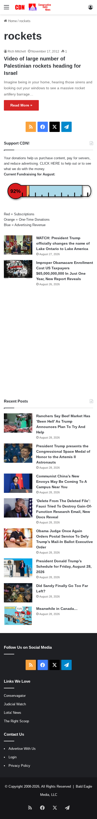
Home (12, 21)
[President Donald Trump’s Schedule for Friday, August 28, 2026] (18, 567)
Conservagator (15, 696)
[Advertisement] (48, 342)
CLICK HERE (50, 163)
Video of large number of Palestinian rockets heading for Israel (42, 66)
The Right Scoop (16, 721)
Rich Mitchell (17, 51)
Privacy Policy (19, 766)
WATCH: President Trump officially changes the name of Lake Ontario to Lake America (63, 243)
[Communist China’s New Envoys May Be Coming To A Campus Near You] (18, 483)
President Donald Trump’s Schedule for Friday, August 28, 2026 (64, 566)
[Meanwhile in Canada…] (18, 615)
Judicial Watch (15, 704)
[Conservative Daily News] (33, 7)
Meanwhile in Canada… (57, 609)
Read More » (21, 105)
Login (13, 757)
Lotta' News (12, 713)
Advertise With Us (22, 749)
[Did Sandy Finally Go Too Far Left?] (18, 592)
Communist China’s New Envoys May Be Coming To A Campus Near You (61, 481)
